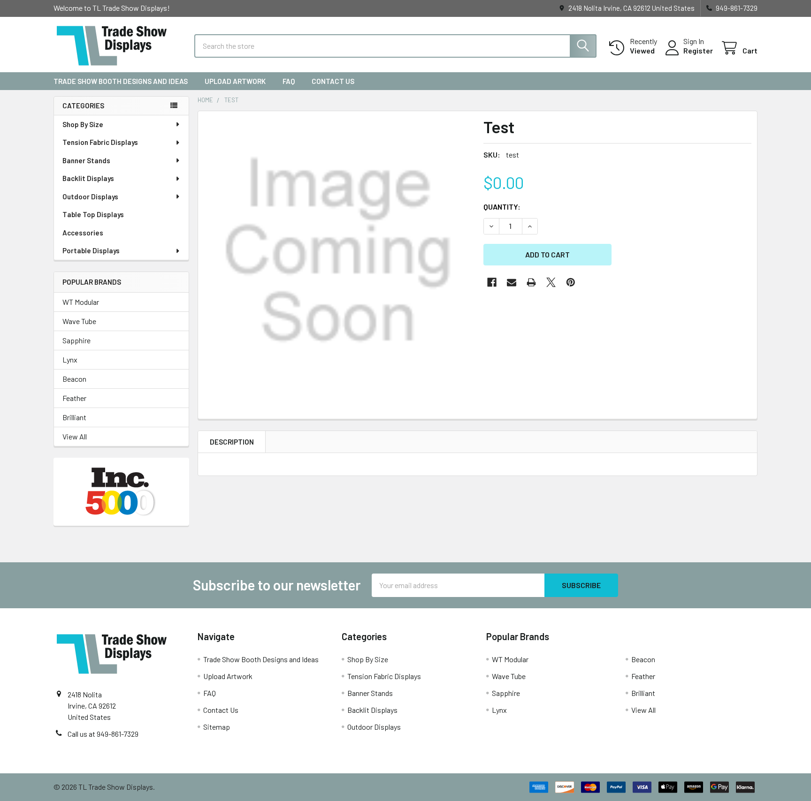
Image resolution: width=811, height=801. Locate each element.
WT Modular (80, 301)
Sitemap (216, 726)
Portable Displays (91, 250)
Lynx (69, 359)
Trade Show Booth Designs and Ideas (121, 81)
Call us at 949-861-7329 (103, 733)
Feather (74, 397)
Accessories (82, 232)
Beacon (74, 378)
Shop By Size (82, 124)
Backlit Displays (88, 178)
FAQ (289, 81)
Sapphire (76, 340)
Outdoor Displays (90, 196)
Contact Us (333, 81)
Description (232, 442)
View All (74, 436)
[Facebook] (491, 282)
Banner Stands (86, 160)
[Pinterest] (570, 282)
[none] (338, 251)
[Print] (531, 282)
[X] (551, 282)
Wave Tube (79, 321)
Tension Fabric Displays (100, 142)
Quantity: (501, 206)
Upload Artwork (235, 81)
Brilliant (74, 417)
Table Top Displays (93, 214)
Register (698, 50)
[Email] (511, 282)
